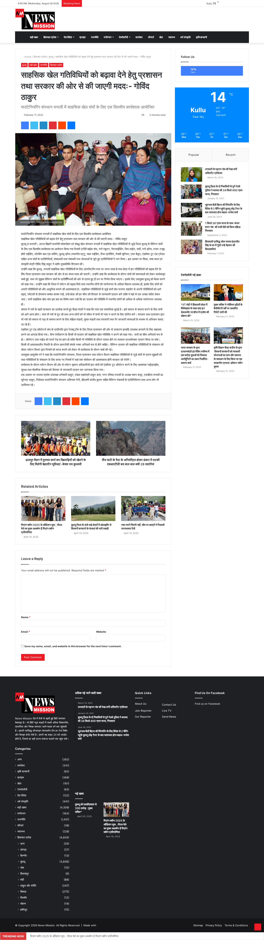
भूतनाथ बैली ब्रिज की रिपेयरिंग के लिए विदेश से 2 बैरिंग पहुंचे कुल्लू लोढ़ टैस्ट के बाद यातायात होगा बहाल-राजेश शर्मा (223, 208)
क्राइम (82, 37)
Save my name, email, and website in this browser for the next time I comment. (73, 646)
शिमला (23, 891)
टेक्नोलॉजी (123, 37)
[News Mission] (35, 19)
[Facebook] (25, 125)
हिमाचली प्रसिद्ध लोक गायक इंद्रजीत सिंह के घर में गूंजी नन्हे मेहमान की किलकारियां (222, 245)
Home (28, 56)
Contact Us (169, 704)
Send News (169, 716)
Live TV (166, 710)
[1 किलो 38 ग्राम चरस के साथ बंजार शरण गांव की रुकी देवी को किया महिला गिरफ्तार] (191, 228)
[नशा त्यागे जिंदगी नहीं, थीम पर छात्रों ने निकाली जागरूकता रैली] (143, 508)
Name (25, 617)
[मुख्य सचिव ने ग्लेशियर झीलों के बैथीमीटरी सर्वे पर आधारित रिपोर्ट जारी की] (228, 292)
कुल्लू (51, 56)
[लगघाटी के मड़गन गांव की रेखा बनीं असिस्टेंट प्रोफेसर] (191, 174)
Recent (230, 155)
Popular (193, 155)
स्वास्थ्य (171, 37)
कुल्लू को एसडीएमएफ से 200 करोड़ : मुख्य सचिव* (86, 808)
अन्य (19, 759)
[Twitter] (34, 125)
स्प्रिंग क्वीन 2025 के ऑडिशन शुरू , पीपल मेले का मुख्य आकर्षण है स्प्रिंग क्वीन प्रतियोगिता (41, 528)
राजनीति (94, 37)
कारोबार (139, 37)
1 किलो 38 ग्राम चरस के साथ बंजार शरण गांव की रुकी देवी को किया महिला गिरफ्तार (222, 226)
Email (25, 631)
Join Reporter (143, 710)
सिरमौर (23, 897)
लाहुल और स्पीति (28, 885)
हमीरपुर (23, 909)
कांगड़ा (23, 849)
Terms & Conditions (236, 925)
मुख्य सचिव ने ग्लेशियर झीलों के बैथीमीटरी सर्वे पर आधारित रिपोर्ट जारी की (228, 308)
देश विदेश (68, 37)
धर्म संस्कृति (185, 37)
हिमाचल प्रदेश (49, 37)
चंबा (22, 867)
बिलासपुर (24, 873)
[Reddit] (62, 125)
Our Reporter (143, 716)
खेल (161, 37)
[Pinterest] (53, 125)
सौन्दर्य (151, 37)
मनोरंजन (107, 37)
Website (101, 631)
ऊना (22, 843)
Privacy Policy (214, 925)
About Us (140, 703)
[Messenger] (71, 125)
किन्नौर (23, 855)
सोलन (23, 903)
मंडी (22, 879)
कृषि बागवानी (201, 37)
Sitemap (198, 925)
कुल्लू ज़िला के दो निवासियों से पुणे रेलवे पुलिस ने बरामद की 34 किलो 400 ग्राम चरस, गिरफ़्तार (223, 190)
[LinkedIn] (43, 125)
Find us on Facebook (207, 703)
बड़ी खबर (34, 37)
